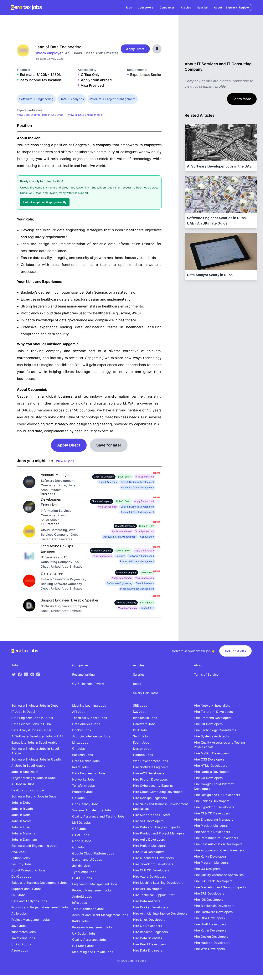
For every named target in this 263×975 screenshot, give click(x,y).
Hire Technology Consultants (215, 730)
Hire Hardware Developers (213, 912)
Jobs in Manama (23, 833)
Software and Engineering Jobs (34, 846)
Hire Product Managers (211, 826)
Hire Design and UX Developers (217, 795)
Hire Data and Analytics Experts (156, 827)
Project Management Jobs (30, 919)
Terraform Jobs (83, 785)
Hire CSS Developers (209, 759)
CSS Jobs (79, 829)
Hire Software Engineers (150, 767)
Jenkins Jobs (81, 866)
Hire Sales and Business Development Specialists (160, 806)
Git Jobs (78, 749)
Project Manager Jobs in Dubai (33, 778)
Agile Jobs (19, 913)
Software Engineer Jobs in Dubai (35, 705)
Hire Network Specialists (212, 705)
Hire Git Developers (147, 926)
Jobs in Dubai (21, 802)
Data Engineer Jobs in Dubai (32, 718)
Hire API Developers (147, 889)
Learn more (241, 99)
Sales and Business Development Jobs (39, 883)
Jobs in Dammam (24, 839)
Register (244, 7)
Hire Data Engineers (147, 950)
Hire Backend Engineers (150, 932)
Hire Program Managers (211, 862)
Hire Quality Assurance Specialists (219, 875)
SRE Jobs (140, 705)
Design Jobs (142, 749)
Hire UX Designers (207, 869)
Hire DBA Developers (209, 918)
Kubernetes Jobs (23, 932)
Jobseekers (145, 7)
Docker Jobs (81, 730)
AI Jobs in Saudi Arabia (28, 765)
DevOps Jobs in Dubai (27, 790)
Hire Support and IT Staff (151, 815)
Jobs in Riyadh (22, 809)
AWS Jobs (18, 852)
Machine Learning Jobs (89, 705)
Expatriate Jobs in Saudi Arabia (34, 742)
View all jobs (65, 461)
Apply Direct (135, 49)
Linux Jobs (80, 742)
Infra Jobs (79, 903)
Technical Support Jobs (89, 718)
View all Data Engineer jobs (85, 114)
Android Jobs (82, 896)
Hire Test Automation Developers (218, 844)
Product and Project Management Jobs (40, 907)
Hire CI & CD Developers (151, 870)
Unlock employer (49, 53)
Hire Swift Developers (210, 924)
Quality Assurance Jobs (89, 939)
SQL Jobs (18, 895)
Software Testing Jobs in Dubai (34, 796)
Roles (137, 684)
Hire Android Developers (212, 832)
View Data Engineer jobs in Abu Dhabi (40, 114)
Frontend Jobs (82, 792)
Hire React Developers (149, 944)
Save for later (108, 445)
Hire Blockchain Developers (214, 906)
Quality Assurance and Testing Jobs (98, 816)
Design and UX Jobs (87, 859)
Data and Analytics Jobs (29, 901)
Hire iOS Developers (208, 899)
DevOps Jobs (21, 876)
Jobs (128, 7)
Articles (186, 7)
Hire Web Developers (209, 949)
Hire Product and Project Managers (158, 833)
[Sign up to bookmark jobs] (157, 49)
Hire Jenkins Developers (211, 801)
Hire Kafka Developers (210, 856)
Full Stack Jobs (83, 946)
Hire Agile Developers (149, 839)
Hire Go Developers (208, 778)
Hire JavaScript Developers (153, 864)
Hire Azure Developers (149, 876)
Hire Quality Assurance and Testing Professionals (219, 744)
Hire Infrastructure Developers (216, 838)
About (218, 7)
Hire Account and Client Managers (219, 850)
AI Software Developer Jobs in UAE (37, 736)
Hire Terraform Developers (213, 712)
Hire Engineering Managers (213, 819)
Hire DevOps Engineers (150, 798)
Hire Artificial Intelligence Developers (160, 913)
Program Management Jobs (92, 927)
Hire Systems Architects (211, 736)
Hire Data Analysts (146, 901)
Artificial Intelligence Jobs (91, 736)
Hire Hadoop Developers (212, 943)
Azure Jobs (19, 950)
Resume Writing (83, 674)
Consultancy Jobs (85, 804)
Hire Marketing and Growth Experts (220, 887)
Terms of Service (206, 674)
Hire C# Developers (208, 724)
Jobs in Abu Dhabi (24, 772)
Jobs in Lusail (21, 827)
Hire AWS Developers (148, 773)
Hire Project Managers (149, 846)
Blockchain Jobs (145, 718)
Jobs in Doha (21, 815)
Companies (167, 7)
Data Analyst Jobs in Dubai (31, 730)
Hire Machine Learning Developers (158, 883)
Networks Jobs (83, 779)
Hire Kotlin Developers (210, 930)
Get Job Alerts (235, 651)
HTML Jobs (80, 835)
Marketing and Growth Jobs (92, 952)
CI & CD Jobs (21, 944)
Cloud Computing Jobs (28, 870)
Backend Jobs (82, 755)
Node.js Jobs (81, 841)
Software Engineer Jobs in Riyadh (36, 759)
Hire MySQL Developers (211, 753)
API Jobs (78, 712)
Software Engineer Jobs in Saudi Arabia (35, 751)
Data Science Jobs (86, 761)
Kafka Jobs (80, 921)
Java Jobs (18, 926)
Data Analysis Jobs (86, 724)
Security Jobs (21, 864)
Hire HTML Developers (210, 765)
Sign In (230, 7)
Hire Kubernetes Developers (153, 858)
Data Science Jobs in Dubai (31, 724)
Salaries (202, 7)
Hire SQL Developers (148, 821)
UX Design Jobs (83, 933)
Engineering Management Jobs (94, 884)
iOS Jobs (139, 712)
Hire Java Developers (148, 852)
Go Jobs (78, 847)
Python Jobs (20, 858)
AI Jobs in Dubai (23, 784)
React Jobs (80, 767)
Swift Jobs (141, 736)
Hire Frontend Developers (212, 718)
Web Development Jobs (150, 761)
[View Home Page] (26, 7)
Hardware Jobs (144, 724)
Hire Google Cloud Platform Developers (214, 786)
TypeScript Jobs (84, 872)
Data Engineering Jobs (88, 773)
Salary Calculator (145, 693)
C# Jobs (78, 798)
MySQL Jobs (81, 822)
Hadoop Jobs (143, 755)
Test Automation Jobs (88, 909)
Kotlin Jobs (141, 742)
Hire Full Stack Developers (213, 881)
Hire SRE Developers (209, 893)
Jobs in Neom (21, 821)
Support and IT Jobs (26, 889)
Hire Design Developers (211, 936)
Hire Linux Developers (149, 919)
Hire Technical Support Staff (154, 895)
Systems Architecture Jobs (91, 810)
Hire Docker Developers (150, 907)
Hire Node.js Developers (211, 772)
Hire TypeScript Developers (214, 807)
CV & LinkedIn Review (88, 684)
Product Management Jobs (92, 890)
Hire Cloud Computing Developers (158, 792)
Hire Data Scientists (147, 938)
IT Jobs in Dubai (23, 712)
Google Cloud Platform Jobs (93, 853)
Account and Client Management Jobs (100, 915)
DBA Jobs (140, 730)
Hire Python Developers (150, 779)
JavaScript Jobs (23, 938)
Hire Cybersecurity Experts (153, 785)
